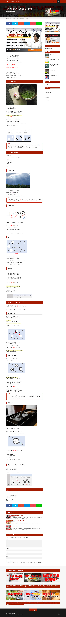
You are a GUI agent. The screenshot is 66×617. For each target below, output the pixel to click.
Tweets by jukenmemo (48, 48)
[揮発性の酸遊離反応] (8, 527)
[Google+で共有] (21, 23)
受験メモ (13, 613)
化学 (12, 4)
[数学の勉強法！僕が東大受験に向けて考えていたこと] (47, 66)
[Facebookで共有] (9, 23)
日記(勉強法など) (48, 92)
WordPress (21, 614)
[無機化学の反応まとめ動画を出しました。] (47, 61)
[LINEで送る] (39, 23)
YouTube (27, 4)
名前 (7, 548)
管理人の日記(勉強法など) (21, 4)
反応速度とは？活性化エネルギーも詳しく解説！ (51, 586)
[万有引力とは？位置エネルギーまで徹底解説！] (47, 77)
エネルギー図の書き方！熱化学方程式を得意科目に (15, 586)
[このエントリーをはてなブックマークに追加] (27, 23)
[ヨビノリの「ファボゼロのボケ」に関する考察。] (47, 55)
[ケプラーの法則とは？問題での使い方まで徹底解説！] (47, 71)
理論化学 (13, 11)
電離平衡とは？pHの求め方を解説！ (17, 520)
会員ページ (8, 4)
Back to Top (33, 610)
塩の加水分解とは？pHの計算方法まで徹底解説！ (14, 603)
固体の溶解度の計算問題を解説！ (17, 515)
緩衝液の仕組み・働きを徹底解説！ (32, 602)
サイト (7, 556)
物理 (15, 4)
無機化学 (47, 97)
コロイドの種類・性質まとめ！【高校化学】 (33, 586)
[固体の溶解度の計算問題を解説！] (8, 517)
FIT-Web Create (12, 614)
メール (7, 552)
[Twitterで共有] (15, 23)
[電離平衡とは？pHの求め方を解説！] (8, 522)
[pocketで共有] (33, 23)
